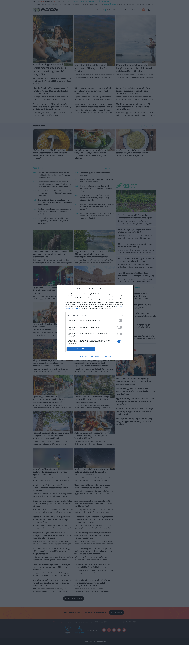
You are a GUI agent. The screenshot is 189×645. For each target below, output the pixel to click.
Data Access (95, 356)
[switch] (119, 320)
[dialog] (95, 322)
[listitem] (95, 316)
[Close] (129, 289)
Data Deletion (84, 356)
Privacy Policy (106, 356)
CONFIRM (81, 349)
